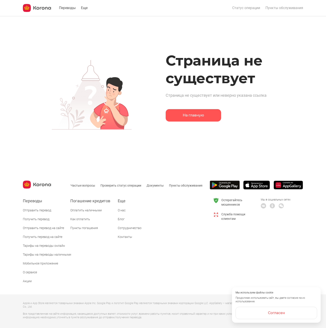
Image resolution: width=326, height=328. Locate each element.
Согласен (276, 313)
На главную (193, 115)
